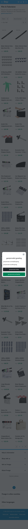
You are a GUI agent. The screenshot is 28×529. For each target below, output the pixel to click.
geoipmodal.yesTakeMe (14, 274)
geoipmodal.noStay (14, 269)
